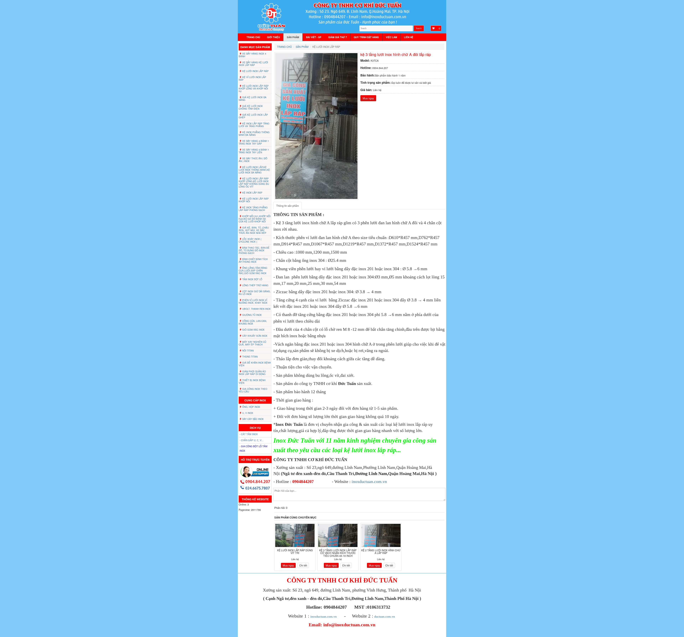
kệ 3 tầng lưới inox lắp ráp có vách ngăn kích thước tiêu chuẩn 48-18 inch (337, 553)
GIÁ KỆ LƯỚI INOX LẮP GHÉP (253, 116)
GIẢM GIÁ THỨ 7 (337, 37)
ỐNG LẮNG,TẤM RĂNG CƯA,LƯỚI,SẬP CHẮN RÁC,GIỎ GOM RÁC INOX (253, 270)
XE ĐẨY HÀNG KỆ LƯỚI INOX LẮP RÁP (253, 64)
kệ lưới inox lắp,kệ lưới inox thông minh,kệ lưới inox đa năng (254, 169)
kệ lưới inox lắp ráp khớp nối (254, 200)
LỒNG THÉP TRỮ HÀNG (255, 285)
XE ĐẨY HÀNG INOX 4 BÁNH (252, 55)
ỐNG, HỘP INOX (251, 407)
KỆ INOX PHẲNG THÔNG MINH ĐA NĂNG (254, 133)
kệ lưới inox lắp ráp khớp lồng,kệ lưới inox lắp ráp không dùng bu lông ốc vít (254, 182)
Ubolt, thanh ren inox (256, 308)
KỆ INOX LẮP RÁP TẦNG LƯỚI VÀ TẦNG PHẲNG (254, 125)
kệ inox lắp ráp (252, 192)
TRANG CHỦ (253, 37)
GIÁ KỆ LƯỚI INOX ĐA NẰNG (252, 99)
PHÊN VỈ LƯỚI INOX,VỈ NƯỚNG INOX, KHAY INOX (253, 301)
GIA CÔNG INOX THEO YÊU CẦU (253, 390)
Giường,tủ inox (252, 315)
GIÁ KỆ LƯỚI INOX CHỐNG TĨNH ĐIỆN (251, 107)
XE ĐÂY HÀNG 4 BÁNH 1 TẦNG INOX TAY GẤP (254, 142)
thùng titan (250, 356)
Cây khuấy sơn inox (254, 335)
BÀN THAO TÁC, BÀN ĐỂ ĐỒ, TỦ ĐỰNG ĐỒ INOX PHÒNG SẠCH (254, 250)
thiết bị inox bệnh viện (252, 381)
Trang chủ (284, 46)
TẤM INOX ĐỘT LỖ (252, 279)
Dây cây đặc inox (253, 419)
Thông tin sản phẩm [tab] (287, 205)
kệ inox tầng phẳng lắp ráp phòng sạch (253, 209)
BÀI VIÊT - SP (313, 37)
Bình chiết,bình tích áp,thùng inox (253, 260)
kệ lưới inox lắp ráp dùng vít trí (295, 551)
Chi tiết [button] (303, 565)
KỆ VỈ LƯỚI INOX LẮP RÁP (252, 78)
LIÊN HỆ (408, 37)
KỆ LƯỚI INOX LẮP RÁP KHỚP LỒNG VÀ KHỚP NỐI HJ (254, 88)
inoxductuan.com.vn (369, 481)
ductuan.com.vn (384, 616)
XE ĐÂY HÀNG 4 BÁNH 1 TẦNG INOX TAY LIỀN (254, 151)
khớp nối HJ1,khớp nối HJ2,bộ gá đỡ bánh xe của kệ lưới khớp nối (255, 218)
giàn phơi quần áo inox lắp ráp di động (252, 373)
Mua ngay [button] (368, 98)
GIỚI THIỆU (273, 37)
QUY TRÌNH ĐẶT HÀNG (366, 37)
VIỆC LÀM (391, 37)
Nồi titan (248, 350)
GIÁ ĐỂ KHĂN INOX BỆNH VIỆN (255, 364)
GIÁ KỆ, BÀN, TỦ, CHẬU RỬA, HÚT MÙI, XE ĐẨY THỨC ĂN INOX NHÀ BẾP (254, 230)
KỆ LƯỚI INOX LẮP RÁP (255, 71)
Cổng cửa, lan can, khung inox (253, 322)
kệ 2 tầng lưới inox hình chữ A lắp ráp (380, 551)
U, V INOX (247, 413)
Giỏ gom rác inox (253, 329)
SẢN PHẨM (293, 37)
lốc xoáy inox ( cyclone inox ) (250, 240)
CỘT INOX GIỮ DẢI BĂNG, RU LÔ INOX (255, 293)
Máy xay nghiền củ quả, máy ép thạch (252, 343)
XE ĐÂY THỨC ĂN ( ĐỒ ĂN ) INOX (253, 160)
